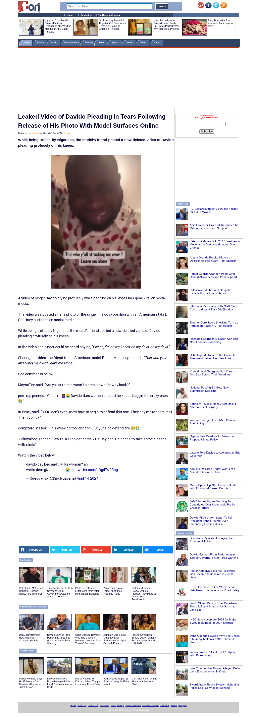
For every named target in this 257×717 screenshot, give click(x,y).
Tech (101, 42)
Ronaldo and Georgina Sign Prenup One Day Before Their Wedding (212, 373)
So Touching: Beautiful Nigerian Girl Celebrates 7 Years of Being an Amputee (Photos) (112, 24)
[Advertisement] (128, 79)
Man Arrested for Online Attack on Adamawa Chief (144, 681)
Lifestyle (88, 42)
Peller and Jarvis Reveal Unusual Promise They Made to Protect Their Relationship (144, 594)
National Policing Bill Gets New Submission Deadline (209, 389)
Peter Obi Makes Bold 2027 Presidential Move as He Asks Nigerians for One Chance (215, 244)
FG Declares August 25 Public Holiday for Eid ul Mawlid (116, 681)
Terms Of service (133, 705)
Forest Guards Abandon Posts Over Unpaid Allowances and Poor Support (213, 275)
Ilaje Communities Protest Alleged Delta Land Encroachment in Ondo (215, 670)
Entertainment (71, 42)
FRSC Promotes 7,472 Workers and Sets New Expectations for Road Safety (215, 588)
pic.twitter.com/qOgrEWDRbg (94, 470)
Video (157, 42)
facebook (164, 705)
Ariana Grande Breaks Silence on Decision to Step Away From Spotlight (213, 259)
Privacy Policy (117, 705)
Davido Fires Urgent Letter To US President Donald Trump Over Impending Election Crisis (211, 521)
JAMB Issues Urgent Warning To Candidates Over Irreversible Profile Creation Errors (212, 504)
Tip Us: (109, 15)
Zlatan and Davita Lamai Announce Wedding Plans (113, 591)
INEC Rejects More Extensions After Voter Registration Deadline (87, 591)
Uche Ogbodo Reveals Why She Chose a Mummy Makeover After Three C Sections (215, 639)
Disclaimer (104, 705)
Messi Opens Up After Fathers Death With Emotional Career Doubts (213, 486)
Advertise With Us (150, 705)
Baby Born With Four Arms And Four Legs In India (220, 23)
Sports (115, 42)
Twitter (174, 705)
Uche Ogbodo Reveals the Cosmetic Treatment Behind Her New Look (213, 356)
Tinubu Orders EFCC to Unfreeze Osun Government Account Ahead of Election (60, 592)
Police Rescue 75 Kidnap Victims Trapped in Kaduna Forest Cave (88, 681)
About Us (82, 705)
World (54, 42)
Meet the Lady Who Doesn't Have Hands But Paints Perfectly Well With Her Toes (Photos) (167, 24)
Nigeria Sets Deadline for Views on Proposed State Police (212, 438)
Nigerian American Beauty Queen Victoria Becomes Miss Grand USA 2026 (144, 639)
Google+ (182, 705)
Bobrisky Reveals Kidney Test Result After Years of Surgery (213, 405)
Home (70, 15)
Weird (143, 42)
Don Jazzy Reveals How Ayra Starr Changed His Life (29, 638)
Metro (130, 42)
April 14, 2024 (87, 478)
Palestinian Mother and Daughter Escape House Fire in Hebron (211, 291)
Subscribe (207, 131)
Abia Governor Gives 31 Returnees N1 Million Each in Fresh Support (214, 226)
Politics (41, 42)
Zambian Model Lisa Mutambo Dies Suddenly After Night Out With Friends (114, 639)
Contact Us (86, 15)
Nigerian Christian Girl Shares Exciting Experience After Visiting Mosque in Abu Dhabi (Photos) (58, 26)
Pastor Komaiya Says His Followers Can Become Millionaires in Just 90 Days (212, 574)
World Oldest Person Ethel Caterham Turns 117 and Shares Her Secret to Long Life (213, 606)
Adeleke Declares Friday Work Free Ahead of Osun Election (212, 470)
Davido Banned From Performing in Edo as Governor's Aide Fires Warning (214, 556)
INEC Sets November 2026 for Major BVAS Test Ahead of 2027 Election (213, 621)
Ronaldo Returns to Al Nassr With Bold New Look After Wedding (214, 340)
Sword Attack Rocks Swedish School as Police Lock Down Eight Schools (215, 686)
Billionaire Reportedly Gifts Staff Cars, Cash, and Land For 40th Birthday (214, 308)
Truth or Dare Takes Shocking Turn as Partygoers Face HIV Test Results (214, 324)
